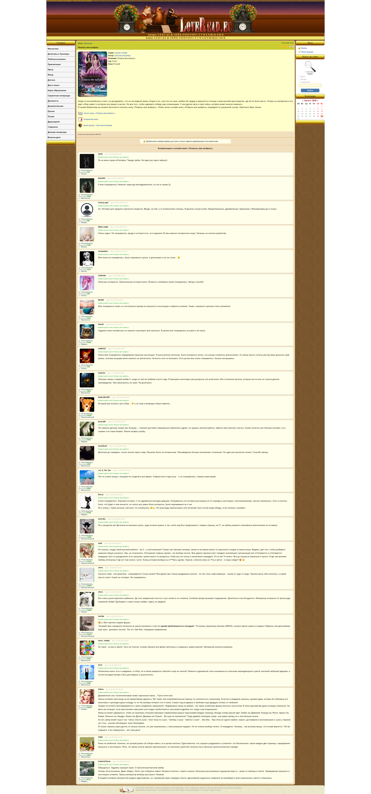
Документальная (55, 106)
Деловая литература (57, 132)
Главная (61, 43)
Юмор (50, 74)
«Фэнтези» (87, 43)
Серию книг (305, 82)
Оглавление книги (90, 119)
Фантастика (53, 48)
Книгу (302, 77)
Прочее (51, 111)
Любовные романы (57, 59)
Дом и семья (53, 85)
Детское (51, 80)
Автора (303, 79)
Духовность (53, 100)
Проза (50, 69)
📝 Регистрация (305, 52)
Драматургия (54, 121)
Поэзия (51, 116)
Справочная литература (59, 95)
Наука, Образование (57, 90)
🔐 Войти (302, 48)
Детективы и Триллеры (58, 53)
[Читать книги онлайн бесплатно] (185, 32)
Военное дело (54, 137)
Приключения (54, 64)
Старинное (53, 126)
